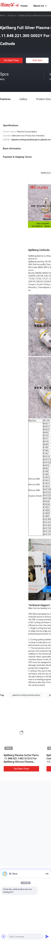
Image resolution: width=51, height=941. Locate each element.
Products (12, 15)
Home (2, 15)
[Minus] (47, 873)
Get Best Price (11, 60)
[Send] (47, 936)
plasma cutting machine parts (26, 695)
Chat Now (37, 60)
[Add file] (4, 936)
